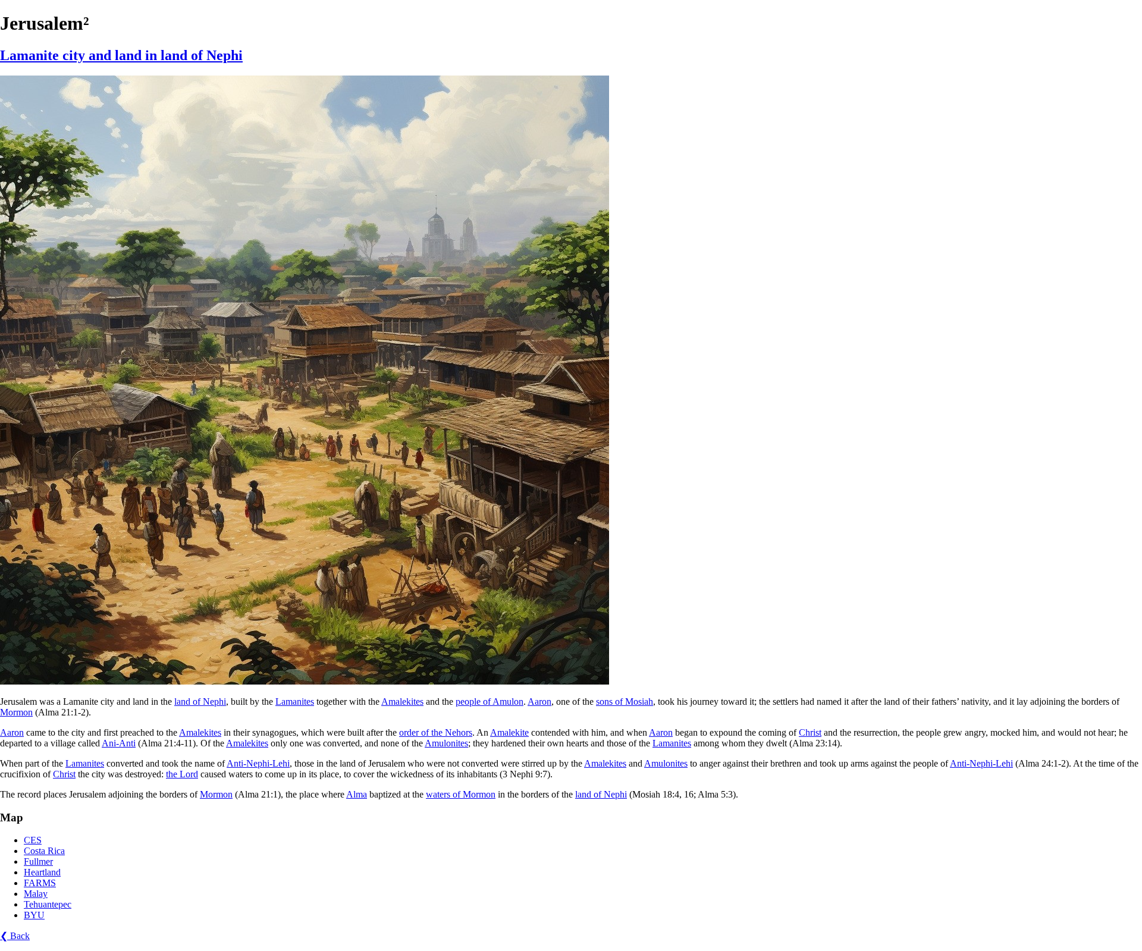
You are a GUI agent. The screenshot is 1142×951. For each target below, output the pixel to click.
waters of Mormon (460, 794)
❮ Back (15, 936)
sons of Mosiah (624, 701)
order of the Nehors (435, 732)
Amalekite (509, 732)
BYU (34, 915)
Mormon (16, 712)
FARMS (40, 883)
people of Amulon (489, 701)
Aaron (539, 701)
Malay (36, 894)
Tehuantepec (47, 904)
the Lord (182, 774)
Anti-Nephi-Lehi (258, 763)
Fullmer (38, 861)
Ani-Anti (119, 743)
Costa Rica (44, 851)
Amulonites (446, 743)
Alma (356, 794)
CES (33, 840)
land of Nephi (200, 701)
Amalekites (402, 701)
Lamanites (294, 701)
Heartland (42, 872)
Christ (810, 732)
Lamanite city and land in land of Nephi (121, 55)
